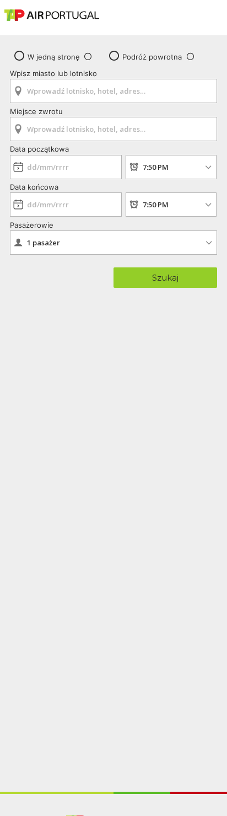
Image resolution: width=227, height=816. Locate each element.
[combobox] (113, 87)
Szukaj (165, 277)
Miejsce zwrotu (36, 111)
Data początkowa (39, 148)
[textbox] (113, 91)
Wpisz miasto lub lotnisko (53, 73)
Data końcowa (34, 186)
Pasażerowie (31, 225)
